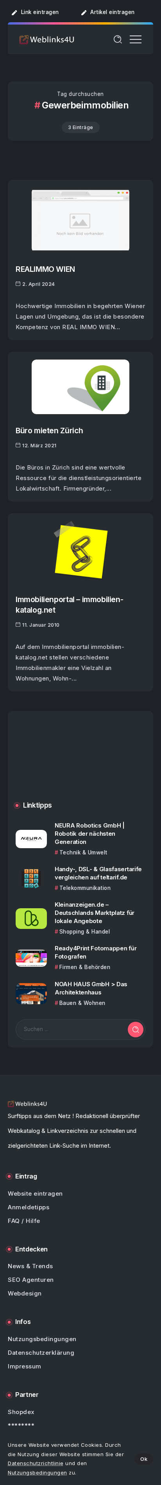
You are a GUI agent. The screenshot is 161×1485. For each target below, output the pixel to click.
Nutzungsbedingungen (37, 1472)
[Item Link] (80, 220)
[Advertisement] (80, 762)
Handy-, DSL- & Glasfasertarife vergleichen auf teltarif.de (98, 873)
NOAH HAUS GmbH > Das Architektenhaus (91, 988)
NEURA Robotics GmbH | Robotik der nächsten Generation (90, 833)
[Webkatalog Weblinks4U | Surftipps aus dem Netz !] (47, 39)
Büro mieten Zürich (49, 430)
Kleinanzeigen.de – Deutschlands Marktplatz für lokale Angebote (94, 913)
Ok (143, 1459)
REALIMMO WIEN (45, 269)
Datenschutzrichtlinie (36, 1463)
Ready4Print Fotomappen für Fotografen (95, 952)
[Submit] (135, 1029)
